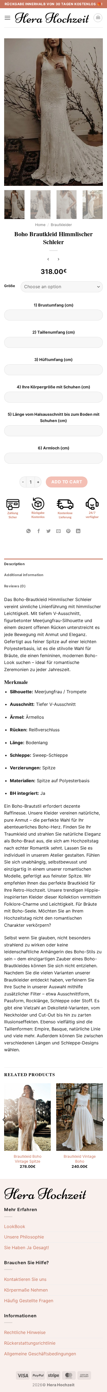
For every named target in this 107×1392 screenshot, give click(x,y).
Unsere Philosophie (24, 1237)
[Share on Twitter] (48, 531)
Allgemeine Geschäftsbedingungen (40, 1353)
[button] (7, 17)
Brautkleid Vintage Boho (80, 1158)
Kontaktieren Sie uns (25, 1279)
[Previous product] (58, 259)
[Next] (94, 112)
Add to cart (66, 481)
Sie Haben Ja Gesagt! (26, 1247)
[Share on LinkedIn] (78, 531)
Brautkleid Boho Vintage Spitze (27, 1158)
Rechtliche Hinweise (25, 1332)
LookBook (14, 1226)
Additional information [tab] (24, 575)
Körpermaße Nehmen (26, 1290)
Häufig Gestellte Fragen (28, 1300)
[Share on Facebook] (38, 531)
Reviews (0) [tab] (15, 586)
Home (40, 225)
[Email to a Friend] (58, 531)
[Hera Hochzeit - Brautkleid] (52, 17)
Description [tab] (14, 564)
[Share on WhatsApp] (28, 531)
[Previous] (13, 112)
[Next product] (48, 259)
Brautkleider (61, 225)
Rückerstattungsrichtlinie (29, 1343)
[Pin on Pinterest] (68, 531)
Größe (9, 286)
